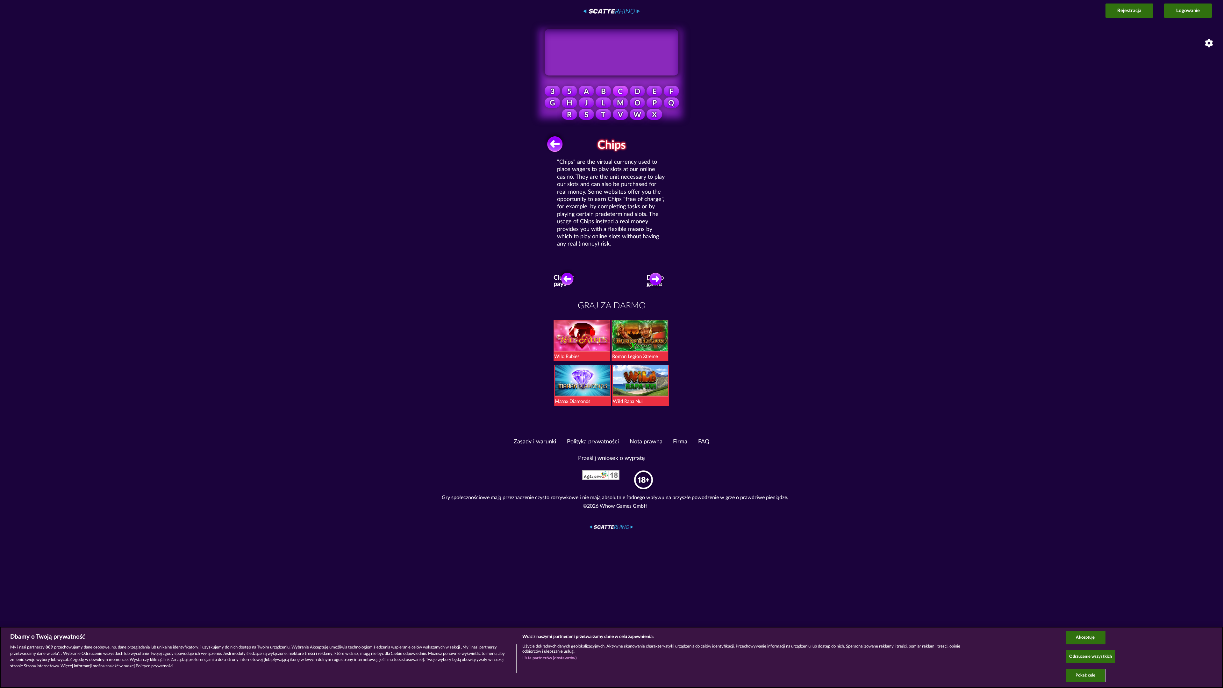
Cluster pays (564, 281)
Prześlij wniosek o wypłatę (611, 458)
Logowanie (1188, 10)
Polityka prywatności (593, 442)
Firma (680, 442)
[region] (611, 657)
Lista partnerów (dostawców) (549, 658)
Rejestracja (1129, 10)
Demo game (655, 281)
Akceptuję (1085, 637)
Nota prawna (646, 442)
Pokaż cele (1085, 675)
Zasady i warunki (535, 442)
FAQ (703, 442)
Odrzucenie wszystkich (1090, 657)
